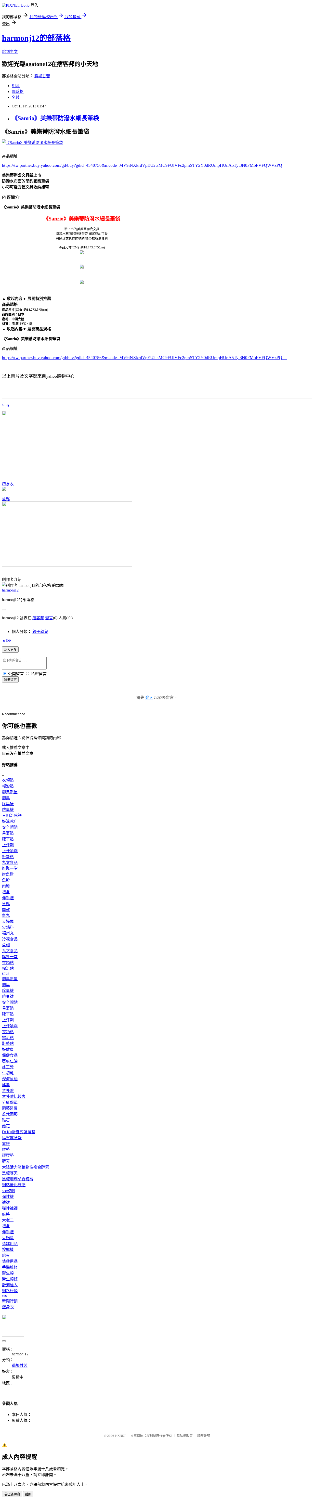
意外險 (8, 1091)
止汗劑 (8, 845)
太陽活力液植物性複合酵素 (25, 1167)
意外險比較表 (14, 1096)
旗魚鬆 (8, 874)
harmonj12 (10, 590)
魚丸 (6, 915)
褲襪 (6, 1202)
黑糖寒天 (10, 1173)
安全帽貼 (10, 827)
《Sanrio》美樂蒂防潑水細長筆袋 (55, 118)
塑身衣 (8, 484)
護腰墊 (8, 1155)
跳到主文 (10, 52)
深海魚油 (10, 1079)
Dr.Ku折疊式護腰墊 (18, 1132)
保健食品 (10, 1055)
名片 (16, 97)
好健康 (8, 1049)
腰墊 (6, 1149)
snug (5, 404)
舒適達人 (10, 1285)
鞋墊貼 (8, 857)
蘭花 (6, 1126)
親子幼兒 (40, 632)
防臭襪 (8, 810)
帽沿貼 (8, 786)
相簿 (16, 86)
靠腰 (6, 1144)
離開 (28, 1494)
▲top (6, 640)
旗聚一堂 (10, 868)
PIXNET (120, 1436)
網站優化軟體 (14, 1185)
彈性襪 (8, 1197)
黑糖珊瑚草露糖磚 (17, 1179)
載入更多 (10, 650)
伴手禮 (8, 898)
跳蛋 (6, 1255)
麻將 (6, 1214)
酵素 (6, 1085)
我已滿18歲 (12, 1494)
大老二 (8, 1220)
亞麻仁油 (10, 1061)
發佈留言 (10, 679)
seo (4, 1295)
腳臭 (6, 798)
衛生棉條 (10, 1279)
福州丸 (8, 933)
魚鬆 (6, 499)
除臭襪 (8, 804)
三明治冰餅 (12, 815)
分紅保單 (10, 1102)
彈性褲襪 (10, 1208)
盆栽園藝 (10, 1114)
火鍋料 (8, 927)
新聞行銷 (10, 1301)
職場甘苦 (42, 76)
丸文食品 (10, 863)
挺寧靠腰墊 (12, 1138)
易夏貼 (8, 833)
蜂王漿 (8, 1067)
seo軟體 (8, 1191)
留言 (49, 618)
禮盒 (6, 892)
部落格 (18, 92)
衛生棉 (8, 1273)
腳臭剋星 (10, 792)
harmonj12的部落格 (36, 38)
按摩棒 (8, 1249)
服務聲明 (203, 1436)
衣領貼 (8, 780)
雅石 (6, 1120)
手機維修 (10, 1267)
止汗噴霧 (10, 851)
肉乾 (6, 910)
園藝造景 (10, 1108)
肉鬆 (6, 886)
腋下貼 (8, 839)
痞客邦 (38, 618)
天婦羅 (8, 921)
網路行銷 (10, 1291)
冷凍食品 (10, 939)
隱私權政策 (185, 1436)
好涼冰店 (10, 821)
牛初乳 (8, 1073)
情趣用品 (10, 1244)
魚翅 (6, 945)
